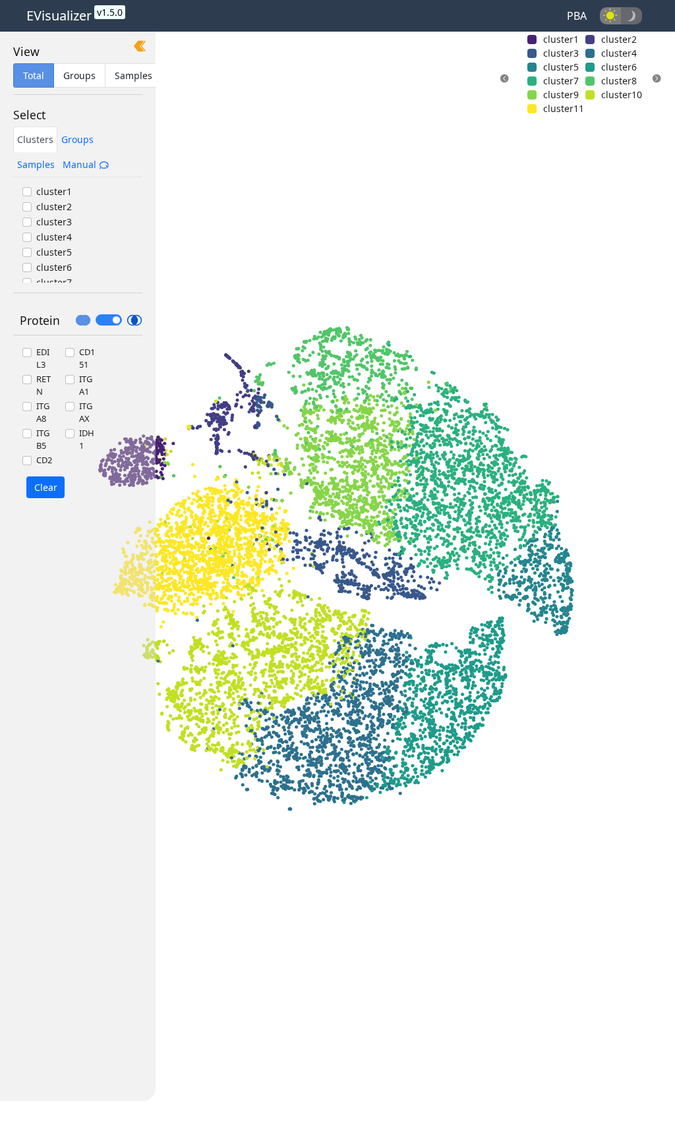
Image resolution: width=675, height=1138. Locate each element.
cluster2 (54, 206)
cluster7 (54, 282)
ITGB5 (42, 439)
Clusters (35, 139)
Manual (81, 164)
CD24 (44, 466)
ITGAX (85, 412)
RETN (43, 385)
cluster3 (54, 221)
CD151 (87, 358)
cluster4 (54, 237)
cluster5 (54, 252)
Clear (45, 487)
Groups (77, 139)
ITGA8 (42, 412)
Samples (36, 164)
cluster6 (54, 267)
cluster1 (54, 191)
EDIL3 (42, 358)
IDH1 (86, 439)
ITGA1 (85, 385)
